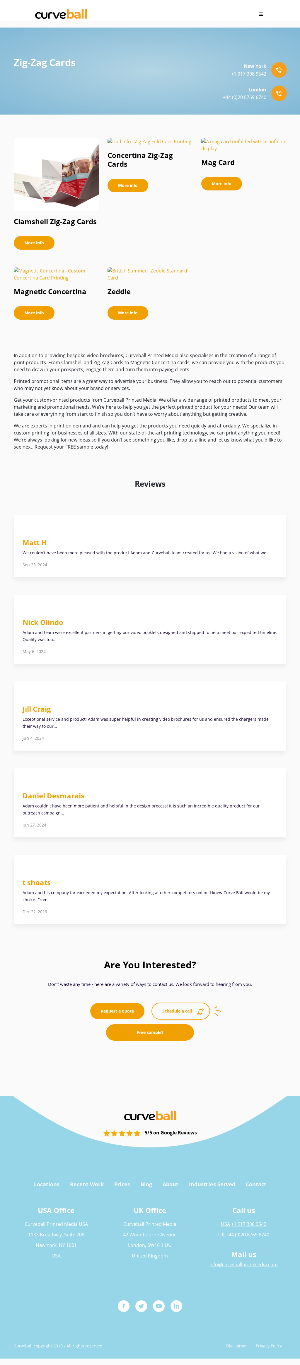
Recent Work (87, 1184)
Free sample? (150, 1032)
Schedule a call (177, 1011)
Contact (256, 1184)
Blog (146, 1184)
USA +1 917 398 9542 (243, 1224)
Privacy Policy (269, 1346)
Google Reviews (179, 1132)
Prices (122, 1184)
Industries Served (212, 1184)
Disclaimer (236, 1346)
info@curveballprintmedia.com (243, 1264)
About (170, 1184)
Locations (46, 1184)
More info (34, 243)
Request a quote (117, 1011)
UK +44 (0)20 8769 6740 (243, 1234)
